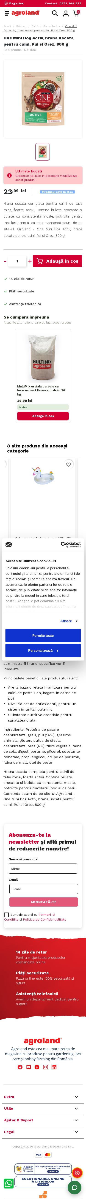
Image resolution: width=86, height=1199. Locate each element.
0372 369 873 (70, 3)
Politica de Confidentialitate (44, 919)
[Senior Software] (43, 1194)
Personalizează (40, 650)
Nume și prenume (23, 859)
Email (13, 879)
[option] (43, 514)
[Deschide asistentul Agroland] (74, 1187)
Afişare (66, 621)
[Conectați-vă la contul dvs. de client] (66, 13)
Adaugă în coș (62, 261)
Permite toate (43, 635)
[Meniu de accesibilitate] (77, 1172)
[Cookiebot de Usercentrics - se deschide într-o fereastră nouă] (61, 545)
